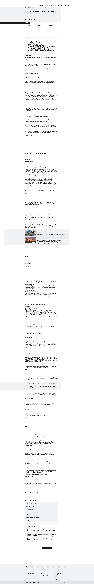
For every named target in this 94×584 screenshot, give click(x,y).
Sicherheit (28, 25)
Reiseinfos (50, 25)
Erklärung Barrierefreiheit (39, 582)
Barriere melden (34, 582)
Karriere (62, 5)
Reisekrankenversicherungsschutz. (41, 45)
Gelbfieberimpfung (37, 359)
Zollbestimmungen (38, 254)
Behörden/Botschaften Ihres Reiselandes (42, 46)
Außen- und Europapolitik (48, 5)
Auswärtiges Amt (41, 5)
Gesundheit (39, 27)
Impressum (26, 582)
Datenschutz (30, 582)
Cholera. (41, 422)
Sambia (37, 7)
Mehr (26, 497)
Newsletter (35, 40)
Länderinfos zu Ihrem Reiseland (52, 28)
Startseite (26, 7)
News (65, 5)
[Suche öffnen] (68, 5)
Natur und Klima (40, 25)
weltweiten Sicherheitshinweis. (35, 60)
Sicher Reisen (55, 5)
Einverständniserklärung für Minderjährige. (42, 335)
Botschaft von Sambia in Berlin (45, 286)
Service (59, 5)
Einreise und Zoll (29, 27)
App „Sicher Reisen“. (47, 40)
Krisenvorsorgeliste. (38, 41)
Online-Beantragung (30, 293)
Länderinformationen (33, 7)
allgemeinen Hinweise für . (35, 198)
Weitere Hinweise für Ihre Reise (30, 31)
